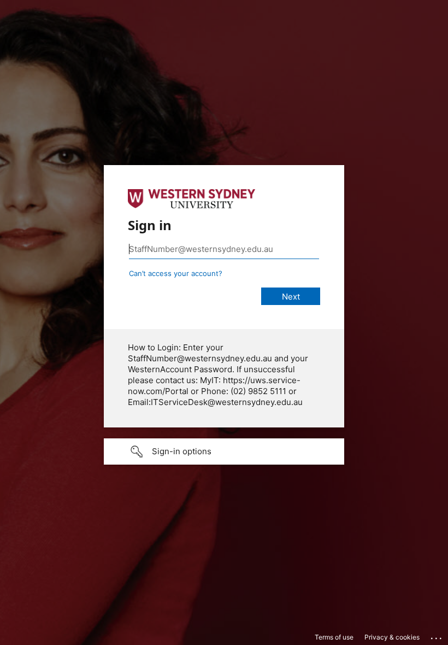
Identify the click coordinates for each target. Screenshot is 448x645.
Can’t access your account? (175, 273)
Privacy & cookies (392, 637)
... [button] (437, 635)
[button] (224, 451)
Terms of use (334, 637)
